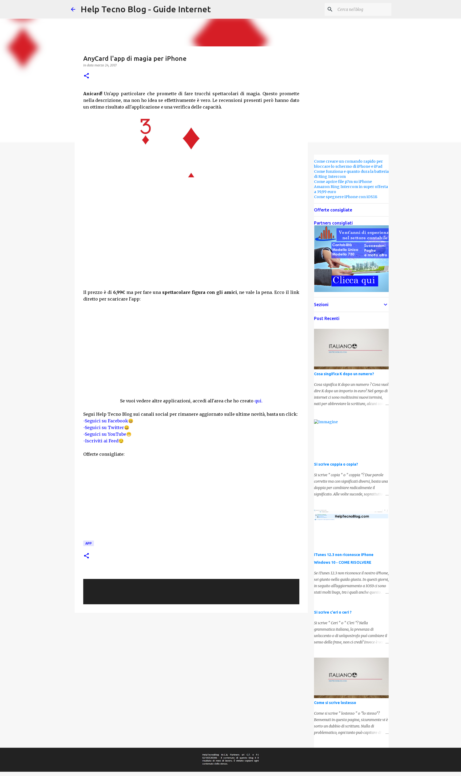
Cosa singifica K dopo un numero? (344, 374)
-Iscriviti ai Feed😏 (103, 440)
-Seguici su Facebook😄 (108, 420)
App (88, 543)
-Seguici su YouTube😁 (107, 434)
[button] (86, 76)
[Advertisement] (191, 250)
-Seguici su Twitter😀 (106, 427)
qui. (259, 400)
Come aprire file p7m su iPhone (343, 181)
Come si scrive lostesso (335, 703)
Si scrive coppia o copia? (336, 464)
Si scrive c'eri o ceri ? (333, 612)
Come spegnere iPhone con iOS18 (345, 196)
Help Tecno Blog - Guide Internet (146, 9)
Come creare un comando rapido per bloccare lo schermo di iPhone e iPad (348, 164)
